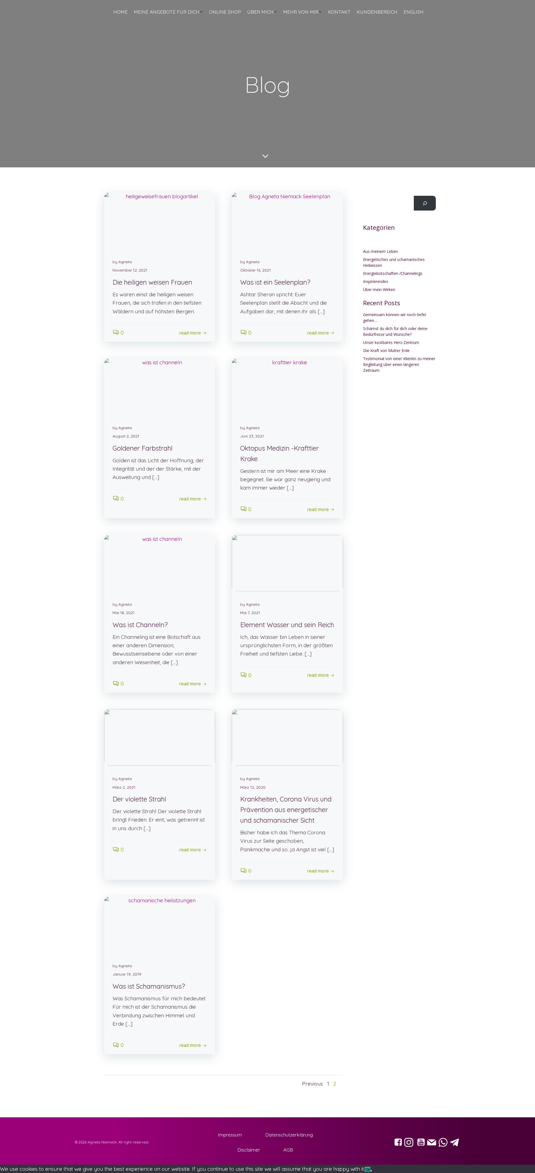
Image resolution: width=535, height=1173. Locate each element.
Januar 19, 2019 (127, 974)
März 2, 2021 (124, 787)
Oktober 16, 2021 (255, 270)
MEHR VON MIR (300, 12)
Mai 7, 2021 (250, 612)
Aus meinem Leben (380, 251)
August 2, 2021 (126, 436)
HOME (120, 12)
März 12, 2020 (253, 787)
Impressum (230, 1135)
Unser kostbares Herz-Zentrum (391, 342)
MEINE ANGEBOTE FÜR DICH (167, 12)
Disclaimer (248, 1150)
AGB (288, 1150)
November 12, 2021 (130, 270)
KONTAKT (339, 12)
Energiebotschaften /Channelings (392, 273)
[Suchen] (425, 203)
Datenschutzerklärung (289, 1135)
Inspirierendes (375, 281)
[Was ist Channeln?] (159, 562)
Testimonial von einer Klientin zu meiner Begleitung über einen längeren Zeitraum (399, 364)
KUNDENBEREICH (377, 12)
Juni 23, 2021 (252, 436)
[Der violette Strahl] (159, 737)
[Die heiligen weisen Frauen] (159, 220)
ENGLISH (413, 12)
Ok (367, 1169)
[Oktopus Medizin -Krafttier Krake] (287, 386)
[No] (371, 1170)
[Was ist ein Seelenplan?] (287, 220)
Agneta (125, 261)
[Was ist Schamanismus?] (159, 924)
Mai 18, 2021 (124, 612)
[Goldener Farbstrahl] (159, 386)
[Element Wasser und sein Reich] (287, 562)
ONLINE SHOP (225, 12)
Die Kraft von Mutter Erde (386, 350)
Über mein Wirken (379, 289)
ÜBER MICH (260, 12)
